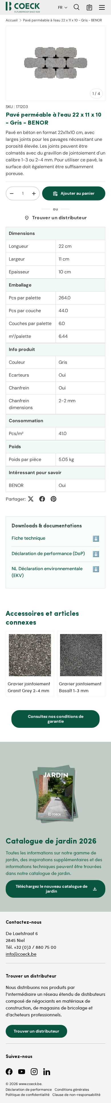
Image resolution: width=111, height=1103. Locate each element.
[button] (63, 7)
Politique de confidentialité (28, 1094)
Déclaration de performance (29, 1089)
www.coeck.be (30, 1084)
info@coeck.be (21, 954)
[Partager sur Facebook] (42, 499)
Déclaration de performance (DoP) (55, 554)
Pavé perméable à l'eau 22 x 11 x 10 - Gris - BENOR (62, 20)
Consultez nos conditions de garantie (55, 719)
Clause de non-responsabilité (76, 1094)
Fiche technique (55, 538)
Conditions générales (72, 1089)
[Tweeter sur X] (30, 499)
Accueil (12, 20)
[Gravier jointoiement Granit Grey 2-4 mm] (30, 655)
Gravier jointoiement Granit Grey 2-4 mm (29, 687)
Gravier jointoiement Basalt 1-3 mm (80, 687)
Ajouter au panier (73, 193)
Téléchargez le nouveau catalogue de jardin (56, 889)
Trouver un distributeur (55, 218)
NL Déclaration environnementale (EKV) (55, 572)
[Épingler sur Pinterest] (53, 499)
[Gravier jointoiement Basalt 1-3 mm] (81, 655)
